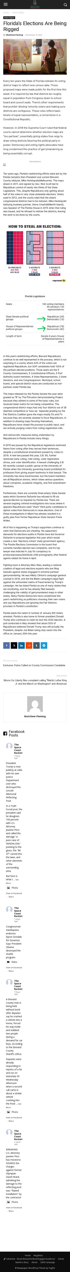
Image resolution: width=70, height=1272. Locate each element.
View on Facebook (14, 893)
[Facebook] (6, 645)
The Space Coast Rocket (18, 748)
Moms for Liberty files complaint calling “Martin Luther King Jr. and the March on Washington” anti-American (35, 682)
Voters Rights (18, 12)
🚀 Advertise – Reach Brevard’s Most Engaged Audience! (29, 1258)
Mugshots (38, 1255)
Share (11, 896)
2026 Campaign (47, 1262)
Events (61, 1258)
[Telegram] (44, 645)
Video (14, 961)
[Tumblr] (36, 645)
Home (6, 12)
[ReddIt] (29, 645)
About (34, 1262)
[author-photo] (35, 711)
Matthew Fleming (14, 35)
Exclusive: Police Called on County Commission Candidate (34, 665)
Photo (15, 887)
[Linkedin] (21, 645)
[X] (14, 645)
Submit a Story (21, 1262)
